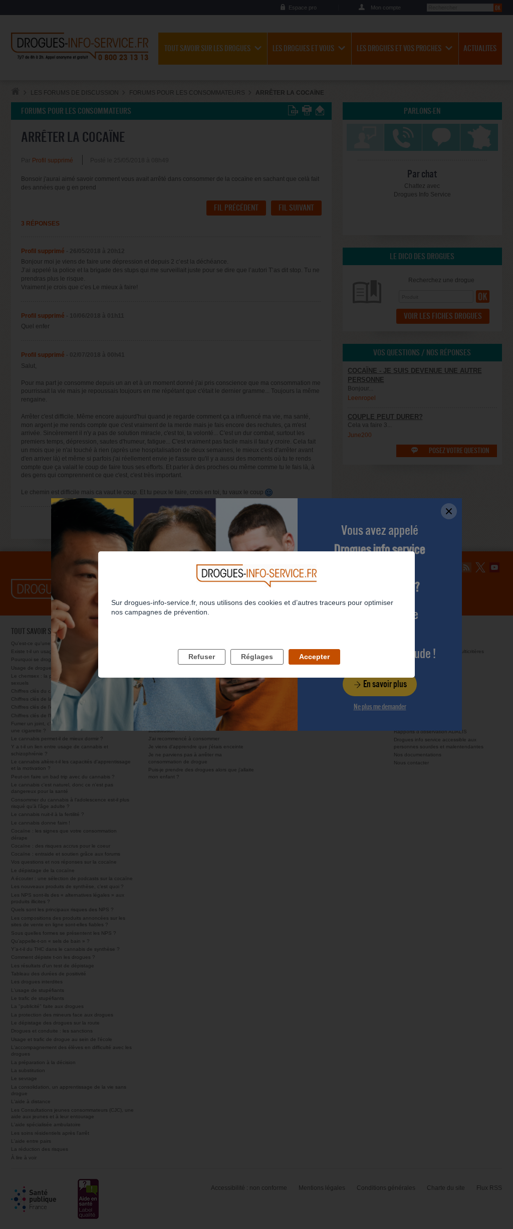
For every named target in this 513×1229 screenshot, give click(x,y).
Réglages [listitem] (257, 657)
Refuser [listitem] (201, 657)
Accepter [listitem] (314, 657)
